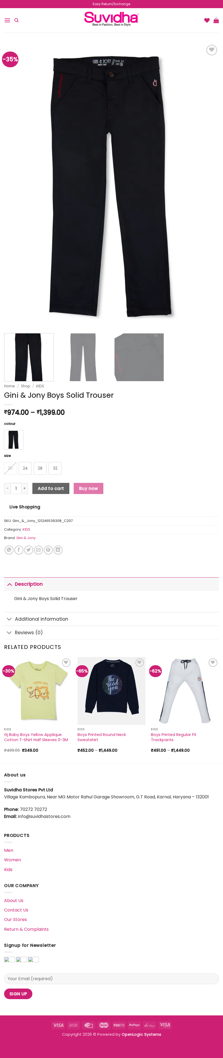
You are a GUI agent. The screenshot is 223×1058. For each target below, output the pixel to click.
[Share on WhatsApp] (9, 550)
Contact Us (16, 910)
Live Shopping (25, 507)
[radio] (13, 439)
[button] (7, 20)
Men (8, 850)
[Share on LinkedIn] (58, 550)
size (7, 456)
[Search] (16, 20)
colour (10, 424)
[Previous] (4, 710)
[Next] (219, 710)
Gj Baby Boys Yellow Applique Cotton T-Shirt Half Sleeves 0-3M (36, 737)
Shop (25, 386)
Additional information (41, 619)
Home (9, 386)
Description (29, 584)
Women (12, 860)
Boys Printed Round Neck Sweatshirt (102, 737)
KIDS (40, 386)
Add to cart (51, 488)
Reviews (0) (29, 632)
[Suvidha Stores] (111, 20)
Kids (8, 869)
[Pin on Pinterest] (48, 550)
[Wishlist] (207, 20)
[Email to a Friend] (38, 550)
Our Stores (15, 919)
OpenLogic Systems (141, 1034)
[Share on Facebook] (18, 550)
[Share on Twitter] (28, 550)
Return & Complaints (26, 929)
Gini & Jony (26, 538)
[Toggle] (9, 584)
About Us (13, 900)
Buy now (88, 488)
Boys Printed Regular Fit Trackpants (173, 737)
